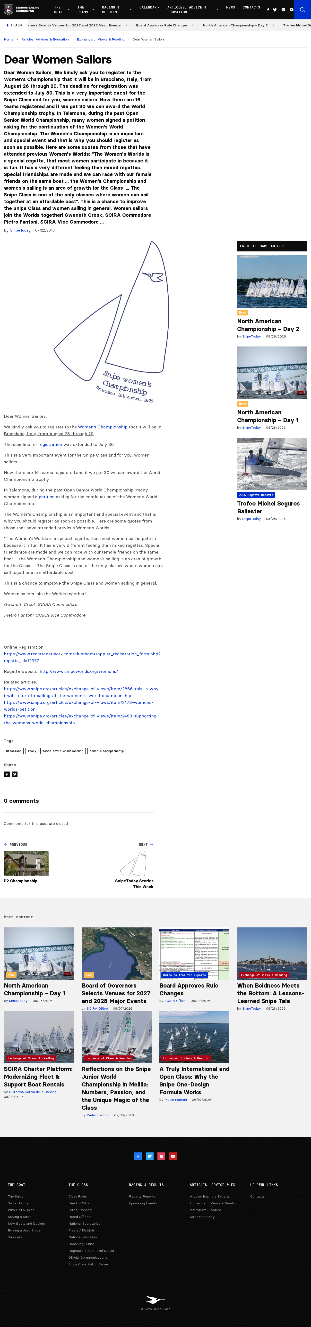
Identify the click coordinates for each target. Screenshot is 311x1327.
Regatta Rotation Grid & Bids (91, 1250)
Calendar (148, 7)
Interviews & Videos (206, 1210)
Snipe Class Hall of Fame (88, 1264)
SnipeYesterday (202, 1216)
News (230, 7)
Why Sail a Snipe (21, 1210)
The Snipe (16, 1196)
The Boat (58, 9)
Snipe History (18, 1203)
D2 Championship (20, 880)
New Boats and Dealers (26, 1223)
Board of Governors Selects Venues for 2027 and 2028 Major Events (116, 993)
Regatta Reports (142, 1196)
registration (50, 444)
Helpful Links (264, 1184)
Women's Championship (107, 751)
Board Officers (80, 1216)
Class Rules (78, 1196)
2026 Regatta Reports (256, 495)
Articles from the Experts (210, 1196)
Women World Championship (63, 751)
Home (8, 39)
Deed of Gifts (79, 1203)
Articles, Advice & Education (187, 9)
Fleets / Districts (82, 1230)
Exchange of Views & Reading (101, 39)
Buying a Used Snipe (24, 1230)
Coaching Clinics (82, 1244)
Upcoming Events (143, 1203)
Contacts (251, 7)
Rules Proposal (80, 1210)
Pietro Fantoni (97, 1115)
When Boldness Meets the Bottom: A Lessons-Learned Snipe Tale (270, 993)
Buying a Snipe (20, 1216)
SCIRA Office (97, 1008)
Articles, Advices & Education (45, 39)
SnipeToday (20, 230)
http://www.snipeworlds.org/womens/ (79, 671)
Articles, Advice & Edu (214, 1184)
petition (47, 496)
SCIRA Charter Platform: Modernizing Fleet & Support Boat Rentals (38, 1076)
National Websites (83, 1237)
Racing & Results (111, 9)
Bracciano (13, 751)
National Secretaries (84, 1223)
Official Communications (88, 1257)
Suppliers (15, 1237)
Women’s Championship (103, 427)
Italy (32, 751)
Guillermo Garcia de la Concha (32, 1092)
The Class (83, 9)
